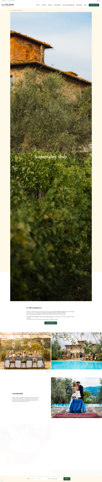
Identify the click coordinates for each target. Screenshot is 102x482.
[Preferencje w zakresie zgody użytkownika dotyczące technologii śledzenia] (2, 480)
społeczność (57, 5)
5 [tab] (53, 371)
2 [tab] (48, 371)
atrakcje (44, 5)
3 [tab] (50, 371)
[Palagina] (8, 5)
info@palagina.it (4, 0)
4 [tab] (51, 371)
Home (11, 10)
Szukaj (67, 478)
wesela (50, 5)
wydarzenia (79, 5)
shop (85, 5)
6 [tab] (55, 371)
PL (99, 0)
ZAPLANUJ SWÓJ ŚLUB (51, 322)
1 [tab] (47, 371)
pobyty (38, 5)
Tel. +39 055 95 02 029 (11, 0)
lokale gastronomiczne (68, 5)
